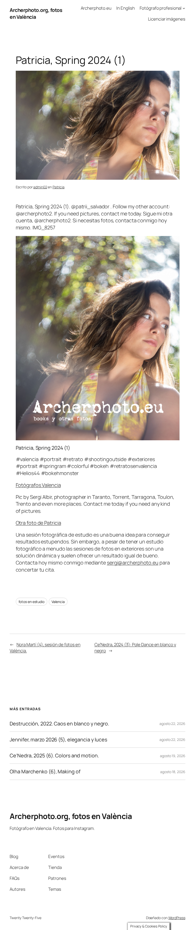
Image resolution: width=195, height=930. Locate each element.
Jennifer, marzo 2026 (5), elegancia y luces (58, 739)
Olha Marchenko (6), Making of (45, 771)
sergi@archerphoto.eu (132, 562)
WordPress (176, 917)
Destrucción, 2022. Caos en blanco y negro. (59, 723)
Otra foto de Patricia (38, 522)
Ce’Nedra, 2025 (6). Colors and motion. (54, 755)
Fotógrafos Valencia (38, 485)
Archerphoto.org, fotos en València (71, 816)
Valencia (58, 601)
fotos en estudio (31, 601)
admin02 (40, 187)
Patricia (58, 187)
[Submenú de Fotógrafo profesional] (184, 8)
